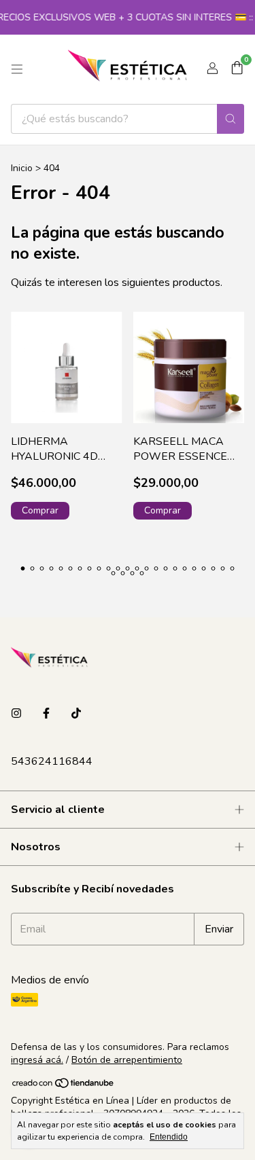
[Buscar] (230, 119)
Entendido (169, 1137)
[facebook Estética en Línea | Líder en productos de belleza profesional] (46, 713)
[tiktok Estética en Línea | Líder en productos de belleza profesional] (76, 713)
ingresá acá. (37, 1059)
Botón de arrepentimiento (126, 1059)
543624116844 (51, 761)
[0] (237, 69)
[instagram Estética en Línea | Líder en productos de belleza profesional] (16, 713)
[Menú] (17, 69)
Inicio (22, 168)
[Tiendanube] (63, 1085)
